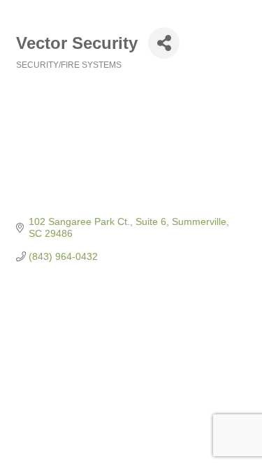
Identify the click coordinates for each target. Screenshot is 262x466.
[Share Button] (164, 43)
